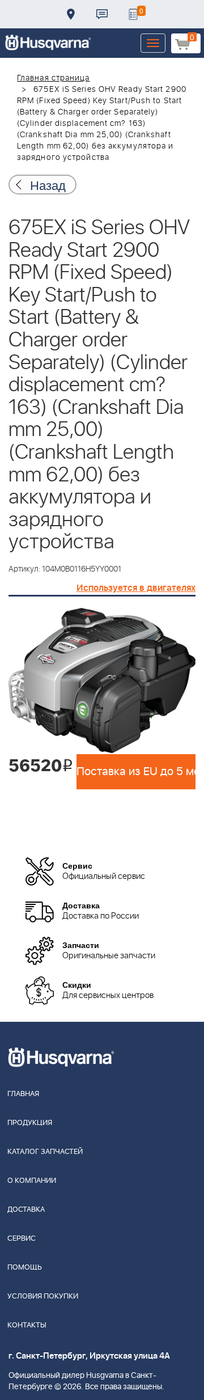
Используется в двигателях (136, 588)
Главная (23, 1094)
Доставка (70, 14)
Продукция (29, 1123)
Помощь (24, 1267)
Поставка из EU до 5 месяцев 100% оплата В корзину (136, 771)
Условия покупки (42, 1296)
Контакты (102, 14)
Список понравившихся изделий (133, 14)
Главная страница (53, 78)
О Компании (31, 1180)
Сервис (21, 1238)
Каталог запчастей (45, 1152)
